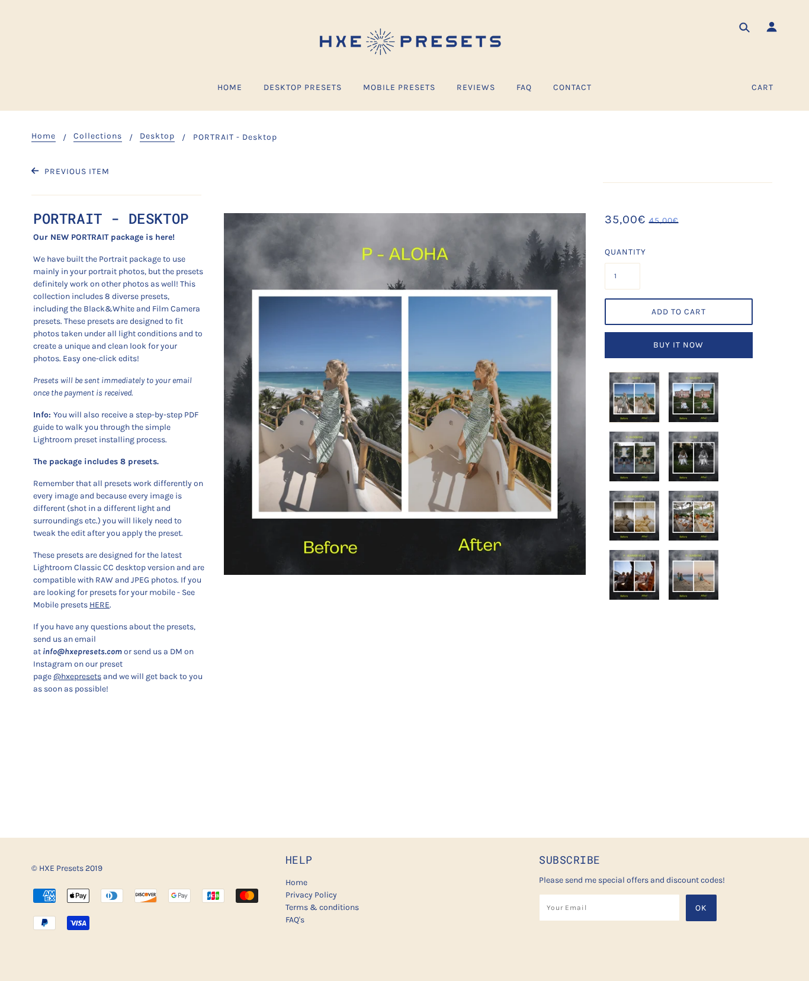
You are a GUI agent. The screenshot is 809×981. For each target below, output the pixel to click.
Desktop (157, 136)
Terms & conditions (322, 907)
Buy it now (678, 345)
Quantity (622, 252)
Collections (97, 136)
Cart (762, 87)
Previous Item (75, 171)
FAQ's (294, 920)
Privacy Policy (311, 895)
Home (43, 136)
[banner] (404, 41)
